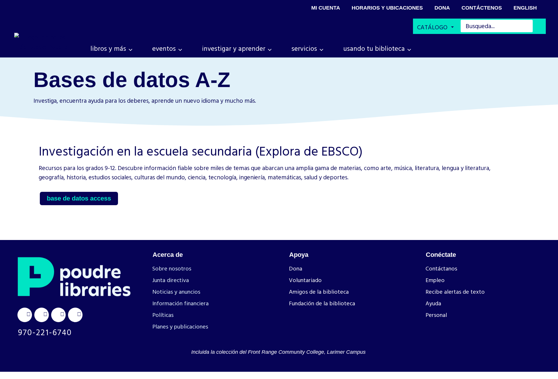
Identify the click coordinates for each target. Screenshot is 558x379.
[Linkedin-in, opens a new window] (58, 315)
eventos (164, 48)
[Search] (540, 27)
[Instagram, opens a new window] (24, 315)
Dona (442, 8)
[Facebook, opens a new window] (41, 315)
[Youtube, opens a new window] (75, 315)
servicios (304, 48)
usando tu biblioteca (374, 48)
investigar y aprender (233, 48)
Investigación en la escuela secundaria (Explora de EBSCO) (201, 150)
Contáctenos (482, 8)
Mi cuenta (325, 8)
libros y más (108, 48)
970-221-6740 (45, 332)
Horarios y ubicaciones (387, 8)
